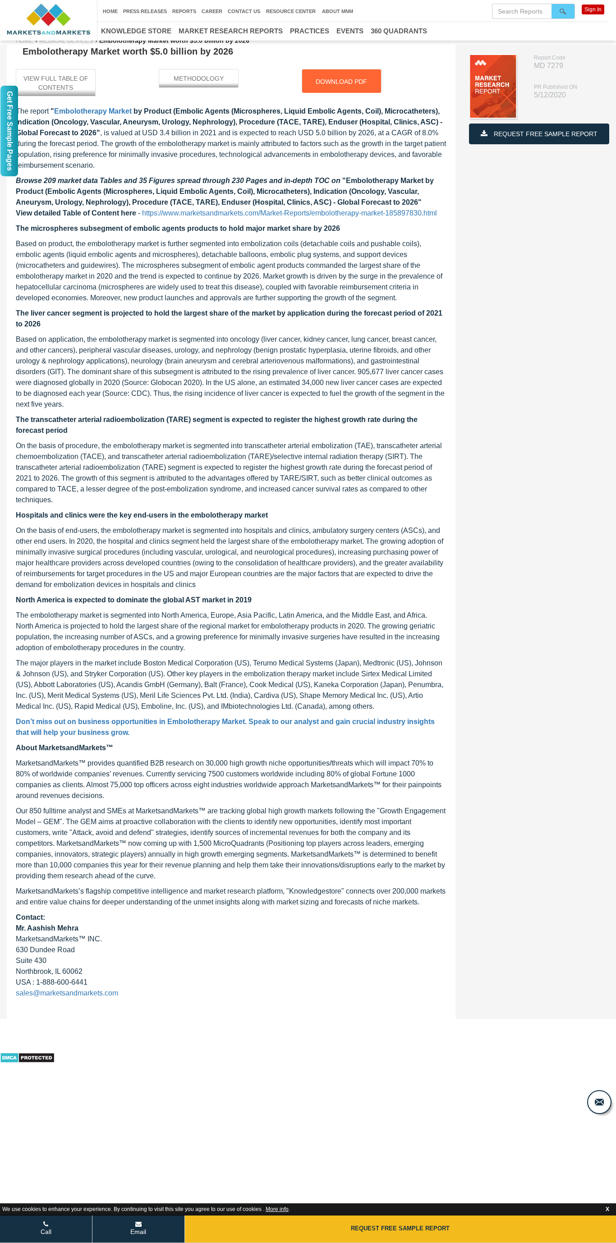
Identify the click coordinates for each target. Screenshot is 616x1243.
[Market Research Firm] (48, 19)
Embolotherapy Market (93, 111)
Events (349, 31)
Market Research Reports (231, 31)
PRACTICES (309, 31)
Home (110, 11)
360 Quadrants (399, 31)
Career (212, 11)
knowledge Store (136, 31)
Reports (184, 11)
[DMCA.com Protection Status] (27, 1056)
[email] (599, 1102)
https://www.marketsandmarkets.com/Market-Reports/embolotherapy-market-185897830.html (289, 213)
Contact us (244, 11)
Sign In (593, 9)
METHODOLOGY (199, 78)
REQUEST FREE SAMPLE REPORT (545, 134)
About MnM (337, 11)
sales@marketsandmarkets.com (67, 993)
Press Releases (145, 11)
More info (277, 1209)
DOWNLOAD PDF (341, 81)
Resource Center (291, 11)
